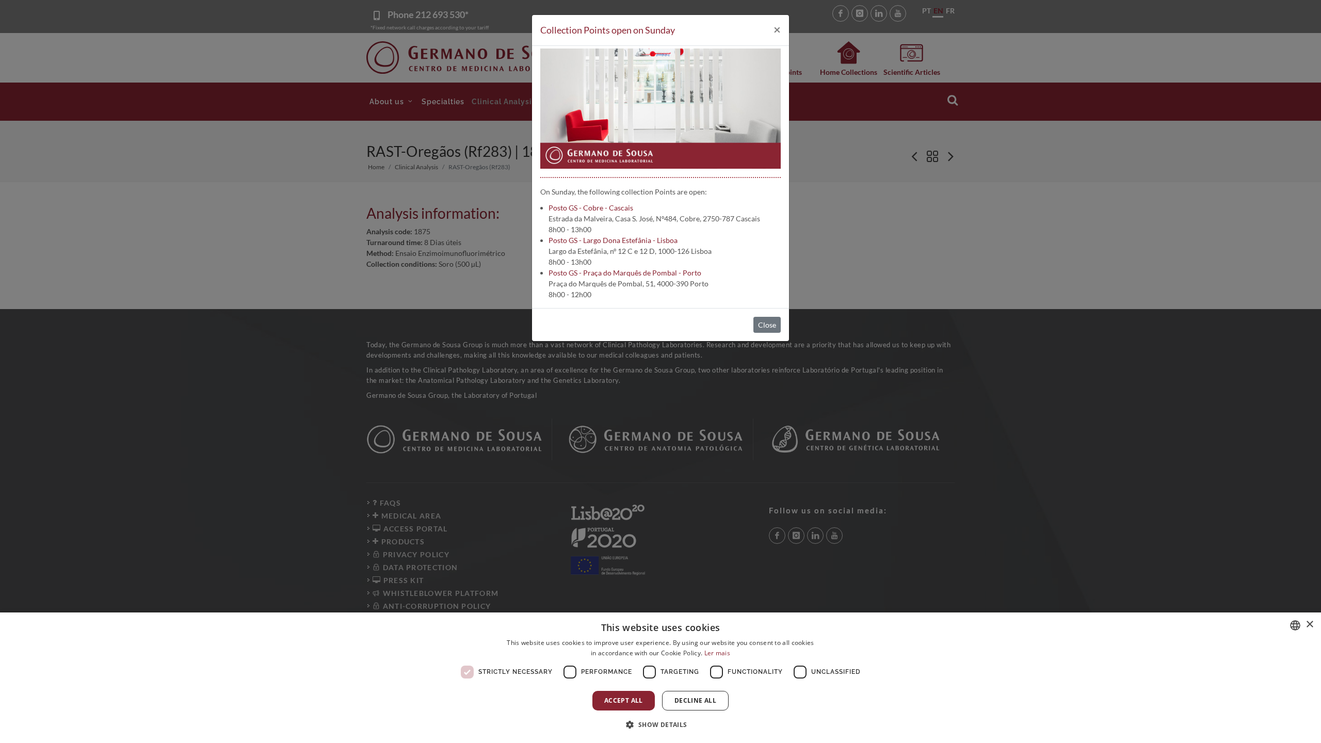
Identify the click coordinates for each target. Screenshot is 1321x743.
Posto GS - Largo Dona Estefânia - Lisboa (613, 240)
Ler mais (717, 653)
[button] (660, 724)
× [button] (1309, 624)
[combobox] (1295, 625)
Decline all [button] (695, 700)
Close (767, 324)
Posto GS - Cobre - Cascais (591, 207)
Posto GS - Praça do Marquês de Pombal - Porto (625, 272)
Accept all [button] (623, 700)
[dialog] (660, 677)
